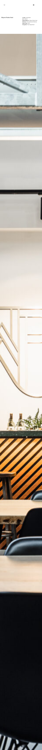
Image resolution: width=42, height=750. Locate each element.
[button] (34, 5)
